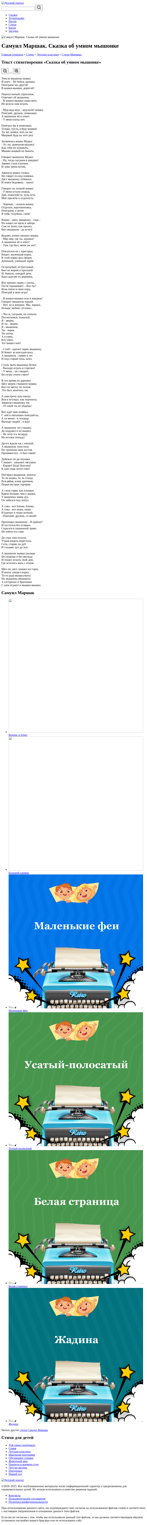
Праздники (15, 1470)
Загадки (13, 30)
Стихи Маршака (72, 54)
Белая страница (18, 1286)
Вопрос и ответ (18, 734)
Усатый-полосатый (20, 1148)
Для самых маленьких (22, 1445)
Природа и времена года (24, 1464)
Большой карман (19, 872)
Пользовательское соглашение (27, 1498)
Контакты (15, 1495)
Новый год (15, 1474)
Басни (12, 27)
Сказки (13, 14)
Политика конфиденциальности (28, 1501)
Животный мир (18, 1461)
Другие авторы (18, 1467)
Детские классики (48, 54)
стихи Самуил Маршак (34, 1430)
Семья (12, 1448)
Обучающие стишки (21, 1457)
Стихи (12, 24)
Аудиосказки (16, 18)
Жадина (13, 1424)
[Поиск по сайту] (38, 8)
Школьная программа (22, 1454)
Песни (12, 21)
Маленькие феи (18, 1010)
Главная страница (12, 54)
